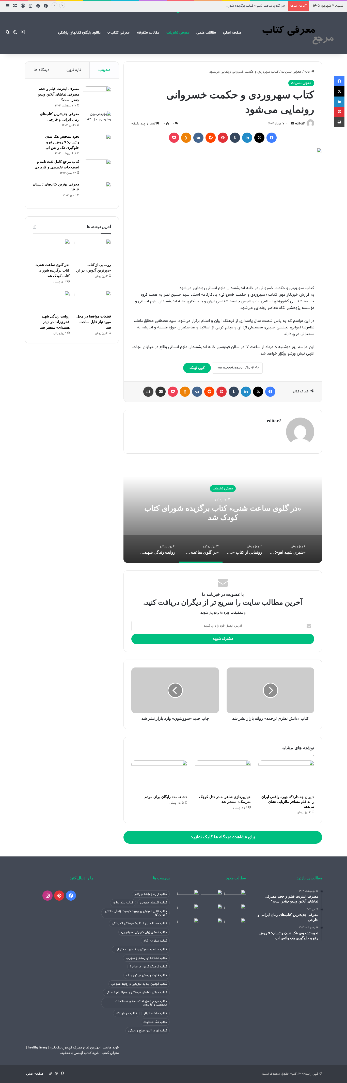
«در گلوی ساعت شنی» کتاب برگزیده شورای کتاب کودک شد (243, 6)
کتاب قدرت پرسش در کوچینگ (146, 975)
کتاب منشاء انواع (155, 1013)
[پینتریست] (223, 138)
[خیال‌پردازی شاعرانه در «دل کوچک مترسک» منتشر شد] (223, 776)
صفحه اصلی (232, 32)
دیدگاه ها (41, 70)
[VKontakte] (198, 138)
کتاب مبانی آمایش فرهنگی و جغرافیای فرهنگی (136, 993)
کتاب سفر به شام (155, 941)
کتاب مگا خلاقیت (155, 1022)
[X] (259, 138)
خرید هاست (110, 1047)
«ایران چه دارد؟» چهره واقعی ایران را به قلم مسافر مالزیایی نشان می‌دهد (287, 801)
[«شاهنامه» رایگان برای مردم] (159, 776)
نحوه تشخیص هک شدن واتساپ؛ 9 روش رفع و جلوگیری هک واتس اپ (62, 142)
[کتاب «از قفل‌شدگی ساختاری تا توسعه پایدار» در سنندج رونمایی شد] (188, 924)
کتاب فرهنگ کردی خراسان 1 (148, 967)
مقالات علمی (206, 32)
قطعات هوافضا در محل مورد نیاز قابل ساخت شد (93, 321)
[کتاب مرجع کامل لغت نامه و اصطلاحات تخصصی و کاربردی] (97, 168)
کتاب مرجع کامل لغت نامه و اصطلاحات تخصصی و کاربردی (141, 1003)
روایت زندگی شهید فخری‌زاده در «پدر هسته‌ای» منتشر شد (55, 321)
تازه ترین (74, 70)
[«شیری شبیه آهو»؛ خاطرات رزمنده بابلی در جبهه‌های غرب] (235, 896)
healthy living (37, 1047)
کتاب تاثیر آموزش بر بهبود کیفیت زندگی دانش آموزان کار (136, 913)
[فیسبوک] (271, 138)
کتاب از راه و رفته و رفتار (151, 894)
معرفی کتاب (120, 32)
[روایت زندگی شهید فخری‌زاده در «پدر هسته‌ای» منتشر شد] (51, 301)
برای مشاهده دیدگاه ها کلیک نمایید (223, 837)
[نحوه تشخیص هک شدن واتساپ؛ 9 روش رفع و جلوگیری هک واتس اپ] (97, 143)
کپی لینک (197, 367)
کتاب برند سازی (123, 903)
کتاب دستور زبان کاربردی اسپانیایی (144, 932)
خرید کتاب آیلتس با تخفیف (79, 1053)
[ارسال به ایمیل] (292, 124)
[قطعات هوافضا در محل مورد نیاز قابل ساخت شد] (92, 301)
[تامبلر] (235, 138)
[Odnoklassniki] (186, 138)
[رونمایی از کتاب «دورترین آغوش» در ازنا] (92, 249)
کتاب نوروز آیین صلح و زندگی (147, 1031)
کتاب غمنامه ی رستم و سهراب (146, 958)
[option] (222, 512)
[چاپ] (148, 392)
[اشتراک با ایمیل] (160, 392)
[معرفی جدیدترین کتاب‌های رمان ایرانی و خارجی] (97, 121)
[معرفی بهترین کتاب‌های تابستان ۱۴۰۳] (97, 191)
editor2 (300, 124)
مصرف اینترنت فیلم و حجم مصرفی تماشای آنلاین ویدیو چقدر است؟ (58, 94)
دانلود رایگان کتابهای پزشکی (79, 32)
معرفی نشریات (177, 32)
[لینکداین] (247, 138)
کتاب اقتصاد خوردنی (153, 903)
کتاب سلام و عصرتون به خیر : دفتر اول (141, 949)
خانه (307, 72)
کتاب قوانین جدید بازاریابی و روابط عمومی (139, 984)
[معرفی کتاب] (296, 33)
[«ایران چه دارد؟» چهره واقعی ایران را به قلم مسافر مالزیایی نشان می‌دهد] (286, 776)
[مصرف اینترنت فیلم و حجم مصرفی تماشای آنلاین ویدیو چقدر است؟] (97, 95)
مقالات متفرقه (148, 32)
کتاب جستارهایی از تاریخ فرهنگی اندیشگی (139, 923)
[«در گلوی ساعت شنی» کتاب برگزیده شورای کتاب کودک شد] (51, 249)
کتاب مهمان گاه (126, 1013)
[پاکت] (174, 138)
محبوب (104, 70)
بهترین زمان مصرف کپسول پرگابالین (74, 1047)
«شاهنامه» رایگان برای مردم (166, 797)
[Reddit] (211, 138)
